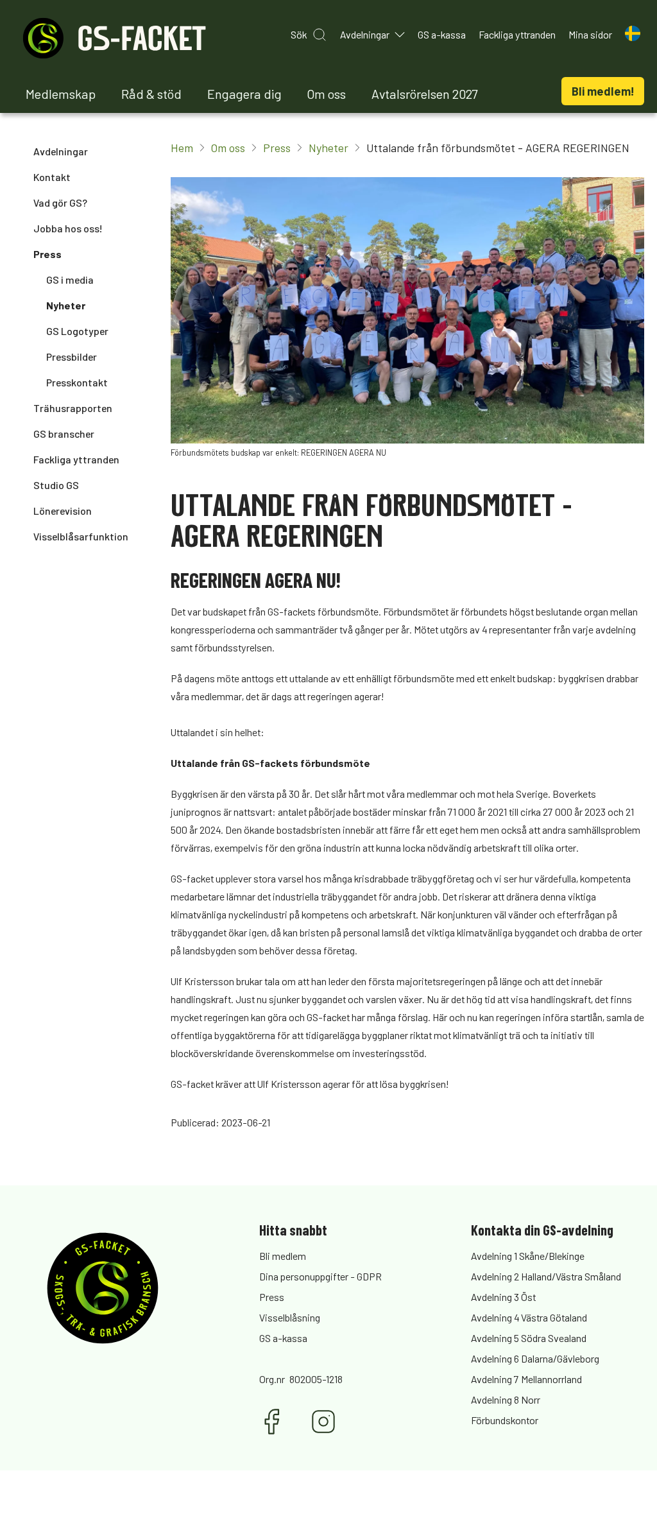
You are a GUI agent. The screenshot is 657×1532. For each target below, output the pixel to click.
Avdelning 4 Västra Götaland (529, 1317)
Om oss (326, 93)
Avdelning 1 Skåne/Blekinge (527, 1256)
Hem (182, 148)
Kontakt (52, 177)
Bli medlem (282, 1256)
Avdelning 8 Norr (505, 1399)
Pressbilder (71, 356)
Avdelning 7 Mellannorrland (526, 1379)
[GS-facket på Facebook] (272, 1421)
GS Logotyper (77, 331)
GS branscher (63, 433)
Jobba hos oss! (67, 228)
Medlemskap (61, 93)
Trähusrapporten (72, 408)
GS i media (70, 279)
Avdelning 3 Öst (503, 1297)
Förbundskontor (504, 1420)
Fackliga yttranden (76, 459)
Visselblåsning (289, 1317)
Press (47, 254)
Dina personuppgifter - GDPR (320, 1276)
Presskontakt (77, 382)
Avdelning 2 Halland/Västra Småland (546, 1276)
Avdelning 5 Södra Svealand (528, 1338)
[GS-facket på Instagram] (323, 1421)
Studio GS (56, 485)
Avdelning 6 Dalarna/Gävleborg (535, 1358)
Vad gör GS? (60, 202)
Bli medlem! (603, 91)
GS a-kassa (283, 1338)
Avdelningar (60, 151)
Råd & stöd (151, 93)
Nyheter (65, 305)
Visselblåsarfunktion (80, 536)
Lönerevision (62, 510)
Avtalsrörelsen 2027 (424, 93)
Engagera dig (244, 93)
